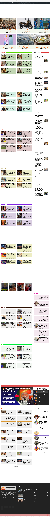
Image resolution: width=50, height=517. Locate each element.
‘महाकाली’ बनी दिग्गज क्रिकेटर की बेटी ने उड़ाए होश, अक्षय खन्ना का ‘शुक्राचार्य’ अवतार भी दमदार (27, 172)
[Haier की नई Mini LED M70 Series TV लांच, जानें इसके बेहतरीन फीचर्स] (46, 60)
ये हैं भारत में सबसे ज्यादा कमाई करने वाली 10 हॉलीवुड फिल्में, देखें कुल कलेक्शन (27, 215)
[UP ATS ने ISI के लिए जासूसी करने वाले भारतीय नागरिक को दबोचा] (20, 490)
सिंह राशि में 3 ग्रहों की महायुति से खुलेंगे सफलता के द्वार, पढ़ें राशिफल (10, 246)
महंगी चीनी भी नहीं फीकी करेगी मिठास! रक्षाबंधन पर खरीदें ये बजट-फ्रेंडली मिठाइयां (27, 56)
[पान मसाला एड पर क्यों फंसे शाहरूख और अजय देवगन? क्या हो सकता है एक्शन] (19, 147)
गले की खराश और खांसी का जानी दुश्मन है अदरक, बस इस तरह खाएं (10, 70)
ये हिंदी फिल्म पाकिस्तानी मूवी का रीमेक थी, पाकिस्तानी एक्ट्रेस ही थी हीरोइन (10, 179)
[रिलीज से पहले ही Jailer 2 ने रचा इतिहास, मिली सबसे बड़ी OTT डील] (19, 179)
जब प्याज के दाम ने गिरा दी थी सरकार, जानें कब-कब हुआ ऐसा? (8, 30)
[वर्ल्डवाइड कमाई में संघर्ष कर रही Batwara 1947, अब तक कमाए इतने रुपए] (19, 185)
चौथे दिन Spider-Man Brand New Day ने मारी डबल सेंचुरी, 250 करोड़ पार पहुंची (27, 208)
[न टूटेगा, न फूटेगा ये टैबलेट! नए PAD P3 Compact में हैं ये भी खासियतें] (46, 88)
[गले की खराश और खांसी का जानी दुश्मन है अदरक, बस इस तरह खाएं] (3, 70)
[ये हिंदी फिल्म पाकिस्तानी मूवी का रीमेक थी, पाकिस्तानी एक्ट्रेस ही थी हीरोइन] (3, 179)
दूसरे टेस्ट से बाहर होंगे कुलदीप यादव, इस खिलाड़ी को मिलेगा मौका (27, 365)
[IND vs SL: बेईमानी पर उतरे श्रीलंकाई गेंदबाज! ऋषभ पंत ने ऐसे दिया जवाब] (46, 72)
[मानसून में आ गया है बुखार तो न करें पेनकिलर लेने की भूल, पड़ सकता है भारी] (19, 70)
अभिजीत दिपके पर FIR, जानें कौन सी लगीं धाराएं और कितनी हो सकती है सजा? (10, 101)
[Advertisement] (16, 83)
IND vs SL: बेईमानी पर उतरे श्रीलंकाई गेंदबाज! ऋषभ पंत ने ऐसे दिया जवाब (39, 73)
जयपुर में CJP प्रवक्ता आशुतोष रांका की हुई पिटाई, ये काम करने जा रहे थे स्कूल (27, 108)
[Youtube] (48, 0)
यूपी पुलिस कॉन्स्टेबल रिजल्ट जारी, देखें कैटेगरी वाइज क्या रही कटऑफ (43, 325)
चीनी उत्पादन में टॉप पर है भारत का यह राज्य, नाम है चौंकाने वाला (39, 107)
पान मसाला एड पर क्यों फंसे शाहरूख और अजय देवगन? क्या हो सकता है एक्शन (27, 147)
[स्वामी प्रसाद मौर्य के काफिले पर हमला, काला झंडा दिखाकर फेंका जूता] (20, 495)
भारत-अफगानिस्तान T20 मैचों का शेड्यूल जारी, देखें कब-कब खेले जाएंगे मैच (42, 30)
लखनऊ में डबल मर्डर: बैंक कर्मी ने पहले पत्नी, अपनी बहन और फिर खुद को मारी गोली (27, 140)
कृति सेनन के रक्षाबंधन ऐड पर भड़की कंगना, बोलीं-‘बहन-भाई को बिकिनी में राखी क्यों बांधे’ (10, 172)
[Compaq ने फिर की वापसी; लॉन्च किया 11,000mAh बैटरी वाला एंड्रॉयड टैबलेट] (46, 131)
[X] (47, 0)
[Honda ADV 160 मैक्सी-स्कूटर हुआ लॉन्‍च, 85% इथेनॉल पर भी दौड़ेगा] (25, 23)
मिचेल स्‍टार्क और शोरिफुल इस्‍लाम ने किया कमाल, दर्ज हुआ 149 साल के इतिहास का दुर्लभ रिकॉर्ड (39, 138)
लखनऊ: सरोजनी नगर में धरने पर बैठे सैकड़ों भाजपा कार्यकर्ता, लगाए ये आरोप (27, 324)
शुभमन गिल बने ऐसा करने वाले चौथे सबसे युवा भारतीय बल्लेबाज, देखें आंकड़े (39, 102)
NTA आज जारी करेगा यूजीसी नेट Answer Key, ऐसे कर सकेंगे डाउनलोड (43, 310)
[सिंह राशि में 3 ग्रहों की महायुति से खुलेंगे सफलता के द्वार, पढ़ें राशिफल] (3, 246)
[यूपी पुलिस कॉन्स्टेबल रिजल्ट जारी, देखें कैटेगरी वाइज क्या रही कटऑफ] (36, 325)
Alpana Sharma (7, 48)
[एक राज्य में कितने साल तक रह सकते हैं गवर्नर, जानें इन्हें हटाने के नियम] (3, 108)
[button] (48, 3)
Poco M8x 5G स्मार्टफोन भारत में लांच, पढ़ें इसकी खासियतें (38, 180)
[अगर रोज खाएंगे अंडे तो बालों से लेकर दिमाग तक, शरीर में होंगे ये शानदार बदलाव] (3, 56)
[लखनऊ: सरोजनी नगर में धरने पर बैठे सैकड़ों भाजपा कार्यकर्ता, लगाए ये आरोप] (19, 324)
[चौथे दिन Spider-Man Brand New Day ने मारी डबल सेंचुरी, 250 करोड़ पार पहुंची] (19, 208)
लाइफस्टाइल (3, 52)
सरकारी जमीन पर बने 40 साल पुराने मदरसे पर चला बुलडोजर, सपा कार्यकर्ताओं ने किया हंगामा (10, 148)
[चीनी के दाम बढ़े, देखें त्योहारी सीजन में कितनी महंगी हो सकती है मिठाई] (46, 143)
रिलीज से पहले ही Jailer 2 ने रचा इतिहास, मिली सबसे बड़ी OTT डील (27, 179)
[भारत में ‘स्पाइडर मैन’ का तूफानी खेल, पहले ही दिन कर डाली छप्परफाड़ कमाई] (3, 215)
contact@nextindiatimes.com (9, 503)
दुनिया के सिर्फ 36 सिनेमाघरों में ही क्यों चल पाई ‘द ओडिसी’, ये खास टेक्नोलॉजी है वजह (27, 222)
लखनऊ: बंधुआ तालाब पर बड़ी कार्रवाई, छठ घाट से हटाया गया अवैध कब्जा (39, 116)
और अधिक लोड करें (16, 466)
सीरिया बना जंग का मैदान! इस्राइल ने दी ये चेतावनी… (39, 170)
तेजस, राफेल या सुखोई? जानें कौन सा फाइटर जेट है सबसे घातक (25, 46)
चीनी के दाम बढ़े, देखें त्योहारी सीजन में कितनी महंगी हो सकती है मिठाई (38, 144)
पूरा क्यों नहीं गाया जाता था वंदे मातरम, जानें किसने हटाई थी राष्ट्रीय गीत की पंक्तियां (43, 303)
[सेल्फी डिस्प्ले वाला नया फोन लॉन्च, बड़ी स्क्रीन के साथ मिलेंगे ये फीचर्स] (19, 418)
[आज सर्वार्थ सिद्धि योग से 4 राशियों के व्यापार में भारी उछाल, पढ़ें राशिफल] (3, 262)
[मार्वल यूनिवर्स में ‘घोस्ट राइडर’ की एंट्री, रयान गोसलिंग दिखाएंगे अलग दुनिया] (3, 222)
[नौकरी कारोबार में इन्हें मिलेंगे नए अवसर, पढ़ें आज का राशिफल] (19, 255)
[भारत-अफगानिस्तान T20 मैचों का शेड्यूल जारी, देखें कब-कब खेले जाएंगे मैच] (3, 348)
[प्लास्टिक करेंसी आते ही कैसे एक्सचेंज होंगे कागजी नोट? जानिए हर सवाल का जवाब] (36, 339)
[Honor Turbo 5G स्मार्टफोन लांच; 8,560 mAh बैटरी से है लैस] (46, 111)
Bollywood (3, 168)
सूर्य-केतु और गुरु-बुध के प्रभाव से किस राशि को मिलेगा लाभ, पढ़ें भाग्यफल (27, 261)
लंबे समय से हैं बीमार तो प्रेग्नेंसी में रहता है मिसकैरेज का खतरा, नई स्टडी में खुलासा (27, 63)
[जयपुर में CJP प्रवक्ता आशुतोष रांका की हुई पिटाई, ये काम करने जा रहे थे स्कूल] (19, 108)
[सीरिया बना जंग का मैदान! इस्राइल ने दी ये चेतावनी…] (46, 169)
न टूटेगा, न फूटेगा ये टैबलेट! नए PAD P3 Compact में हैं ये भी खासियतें (38, 90)
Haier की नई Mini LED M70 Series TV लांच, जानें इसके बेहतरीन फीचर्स (39, 61)
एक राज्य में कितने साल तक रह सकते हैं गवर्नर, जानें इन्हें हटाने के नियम (10, 108)
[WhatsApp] (13, 507)
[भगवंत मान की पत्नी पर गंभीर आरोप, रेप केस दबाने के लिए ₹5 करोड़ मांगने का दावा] (19, 94)
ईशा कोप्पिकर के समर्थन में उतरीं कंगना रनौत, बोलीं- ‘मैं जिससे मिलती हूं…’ (10, 185)
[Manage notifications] (47, 515)
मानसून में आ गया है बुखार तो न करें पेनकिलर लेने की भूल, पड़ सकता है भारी (27, 70)
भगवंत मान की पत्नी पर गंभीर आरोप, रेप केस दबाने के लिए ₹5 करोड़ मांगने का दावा (26, 95)
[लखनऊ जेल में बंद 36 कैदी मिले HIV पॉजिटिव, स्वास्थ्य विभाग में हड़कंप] (20, 500)
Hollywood (3, 204)
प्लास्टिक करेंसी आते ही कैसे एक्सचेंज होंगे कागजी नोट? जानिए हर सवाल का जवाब (43, 339)
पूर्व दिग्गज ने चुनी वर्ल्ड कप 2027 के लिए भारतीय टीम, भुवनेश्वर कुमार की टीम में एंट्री (39, 174)
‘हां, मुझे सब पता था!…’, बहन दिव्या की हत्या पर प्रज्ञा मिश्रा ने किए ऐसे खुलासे (10, 140)
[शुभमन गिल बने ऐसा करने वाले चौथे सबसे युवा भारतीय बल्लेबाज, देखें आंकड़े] (46, 100)
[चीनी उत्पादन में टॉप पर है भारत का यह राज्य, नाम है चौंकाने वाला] (46, 106)
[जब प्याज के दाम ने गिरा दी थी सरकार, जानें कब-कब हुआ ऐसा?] (3, 94)
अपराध (2, 129)
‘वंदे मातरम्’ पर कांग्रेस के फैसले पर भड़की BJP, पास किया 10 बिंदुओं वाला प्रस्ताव (27, 101)
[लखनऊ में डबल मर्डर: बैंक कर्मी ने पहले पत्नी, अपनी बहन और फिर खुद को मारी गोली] (19, 140)
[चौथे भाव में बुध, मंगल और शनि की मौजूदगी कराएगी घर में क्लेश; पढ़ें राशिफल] (3, 255)
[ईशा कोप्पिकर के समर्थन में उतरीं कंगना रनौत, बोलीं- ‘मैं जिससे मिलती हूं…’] (3, 185)
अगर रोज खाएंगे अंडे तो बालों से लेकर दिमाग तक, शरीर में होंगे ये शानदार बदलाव (42, 46)
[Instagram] (46, 0)
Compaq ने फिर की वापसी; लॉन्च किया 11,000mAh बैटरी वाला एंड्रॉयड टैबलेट (39, 133)
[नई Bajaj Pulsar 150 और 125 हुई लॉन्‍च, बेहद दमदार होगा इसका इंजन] (46, 55)
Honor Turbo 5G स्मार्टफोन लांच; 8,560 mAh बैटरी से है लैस (38, 112)
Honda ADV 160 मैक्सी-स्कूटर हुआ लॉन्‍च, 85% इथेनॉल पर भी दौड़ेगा (25, 30)
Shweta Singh (6, 32)
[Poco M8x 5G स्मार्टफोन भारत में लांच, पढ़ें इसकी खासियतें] (46, 179)
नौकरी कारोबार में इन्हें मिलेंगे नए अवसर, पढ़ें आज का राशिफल (26, 254)
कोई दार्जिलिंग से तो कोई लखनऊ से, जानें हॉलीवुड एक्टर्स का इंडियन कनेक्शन (10, 208)
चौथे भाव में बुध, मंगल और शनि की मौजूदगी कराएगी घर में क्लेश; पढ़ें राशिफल (10, 255)
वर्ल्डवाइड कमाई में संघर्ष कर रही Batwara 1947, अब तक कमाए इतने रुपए (27, 185)
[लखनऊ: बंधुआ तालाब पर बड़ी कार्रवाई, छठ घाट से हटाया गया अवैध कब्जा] (46, 116)
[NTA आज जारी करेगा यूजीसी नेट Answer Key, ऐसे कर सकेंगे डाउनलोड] (36, 310)
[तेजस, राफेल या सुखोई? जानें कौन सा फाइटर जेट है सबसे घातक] (25, 39)
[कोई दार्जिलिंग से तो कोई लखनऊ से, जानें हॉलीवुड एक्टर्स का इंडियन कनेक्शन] (3, 208)
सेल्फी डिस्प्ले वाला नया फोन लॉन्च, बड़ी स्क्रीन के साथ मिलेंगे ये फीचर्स (8, 46)
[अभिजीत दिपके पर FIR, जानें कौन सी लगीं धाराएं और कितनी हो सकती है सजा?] (3, 101)
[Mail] (7, 507)
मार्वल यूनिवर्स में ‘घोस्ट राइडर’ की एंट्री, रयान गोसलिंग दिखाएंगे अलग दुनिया (10, 222)
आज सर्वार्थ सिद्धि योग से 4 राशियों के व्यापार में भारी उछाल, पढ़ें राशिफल (10, 261)
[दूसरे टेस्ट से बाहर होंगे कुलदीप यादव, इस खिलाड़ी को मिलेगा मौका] (19, 365)
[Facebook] (44, 0)
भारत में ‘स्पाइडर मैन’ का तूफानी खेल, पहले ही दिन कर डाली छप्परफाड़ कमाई (10, 215)
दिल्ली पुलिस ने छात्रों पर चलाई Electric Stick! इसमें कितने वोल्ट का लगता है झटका (43, 332)
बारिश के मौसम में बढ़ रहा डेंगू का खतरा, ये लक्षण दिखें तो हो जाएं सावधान (10, 63)
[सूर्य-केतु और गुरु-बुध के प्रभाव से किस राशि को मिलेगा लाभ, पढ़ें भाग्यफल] (19, 262)
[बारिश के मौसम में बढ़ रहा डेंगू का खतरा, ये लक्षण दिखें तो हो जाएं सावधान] (3, 63)
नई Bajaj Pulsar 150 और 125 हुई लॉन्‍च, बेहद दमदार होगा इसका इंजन (39, 56)
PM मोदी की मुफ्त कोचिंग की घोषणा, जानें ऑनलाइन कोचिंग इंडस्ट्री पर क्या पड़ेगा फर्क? (43, 318)
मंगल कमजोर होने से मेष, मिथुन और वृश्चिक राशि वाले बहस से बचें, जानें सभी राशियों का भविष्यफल (27, 248)
